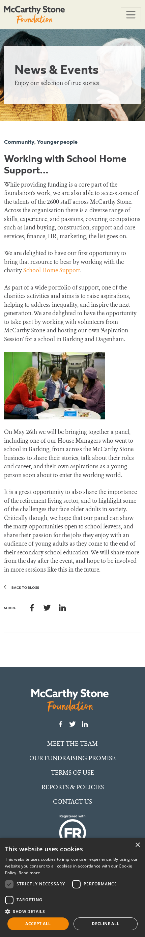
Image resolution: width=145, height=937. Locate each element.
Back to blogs (25, 587)
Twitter (47, 607)
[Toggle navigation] (131, 14)
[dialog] (72, 887)
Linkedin (62, 607)
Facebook (31, 607)
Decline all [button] (105, 924)
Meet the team (72, 744)
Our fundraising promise (72, 758)
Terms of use (72, 773)
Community (19, 141)
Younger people (57, 141)
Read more (29, 873)
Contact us (72, 802)
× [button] (137, 845)
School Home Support (51, 270)
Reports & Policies (72, 787)
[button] (72, 911)
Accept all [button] (38, 924)
